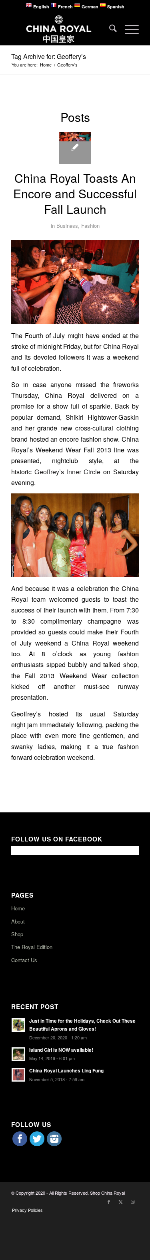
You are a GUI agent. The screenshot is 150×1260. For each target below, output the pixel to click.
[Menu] (128, 29)
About (18, 921)
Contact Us (24, 960)
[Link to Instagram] (133, 1201)
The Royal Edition (31, 947)
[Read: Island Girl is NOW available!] (18, 1054)
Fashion (90, 225)
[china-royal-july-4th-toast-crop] (75, 148)
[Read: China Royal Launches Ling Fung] (18, 1075)
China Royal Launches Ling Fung (66, 1070)
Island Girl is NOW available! (61, 1050)
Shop (17, 934)
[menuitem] (109, 29)
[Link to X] (121, 1201)
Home (18, 908)
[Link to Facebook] (109, 1201)
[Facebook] (19, 1143)
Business (67, 225)
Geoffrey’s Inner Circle (67, 471)
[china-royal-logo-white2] (62, 29)
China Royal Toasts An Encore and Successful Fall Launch (75, 193)
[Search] (109, 29)
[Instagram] (54, 1143)
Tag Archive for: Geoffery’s (48, 56)
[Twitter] (37, 1143)
